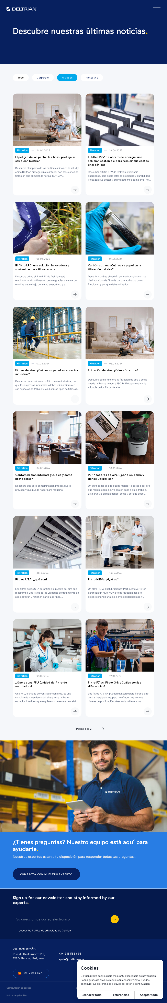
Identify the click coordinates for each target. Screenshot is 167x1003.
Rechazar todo (91, 994)
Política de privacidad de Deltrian (51, 930)
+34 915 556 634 (69, 953)
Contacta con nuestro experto (46, 874)
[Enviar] (115, 919)
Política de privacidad (17, 995)
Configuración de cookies (19, 988)
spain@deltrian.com (72, 959)
